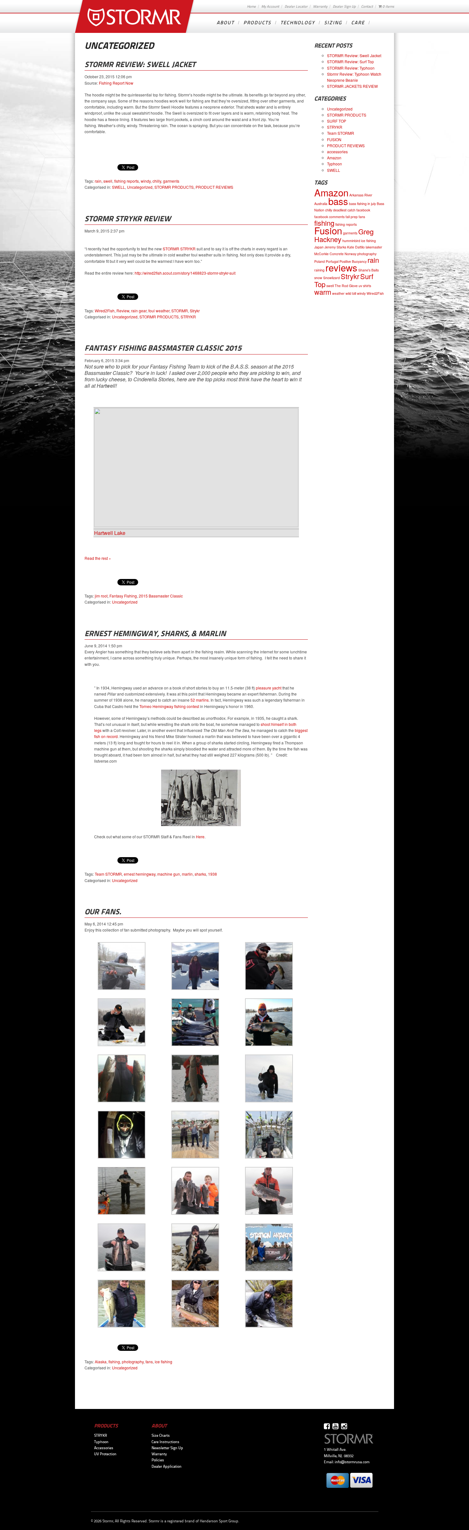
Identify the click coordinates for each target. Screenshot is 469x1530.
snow (318, 277)
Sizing (333, 23)
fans (149, 1361)
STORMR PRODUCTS (174, 187)
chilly (157, 181)
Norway (350, 253)
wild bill (351, 293)
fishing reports (126, 181)
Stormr (135, 16)
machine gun (168, 874)
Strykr (195, 310)
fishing (114, 1361)
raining (319, 270)
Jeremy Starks (335, 247)
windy (146, 181)
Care (358, 23)
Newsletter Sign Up (167, 1448)
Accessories (103, 1448)
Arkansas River (360, 195)
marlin (187, 874)
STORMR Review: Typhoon (351, 68)
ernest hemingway (139, 874)
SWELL (118, 187)
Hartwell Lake (109, 533)
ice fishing (163, 1361)
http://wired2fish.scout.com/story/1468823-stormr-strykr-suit (185, 273)
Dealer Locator (296, 6)
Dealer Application (167, 1466)
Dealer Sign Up (344, 6)
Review (122, 310)
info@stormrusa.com (352, 1462)
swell (107, 181)
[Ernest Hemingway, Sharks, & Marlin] (201, 824)
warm (322, 292)
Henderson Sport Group (219, 1521)
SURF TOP (336, 121)
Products (257, 23)
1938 (212, 874)
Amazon (334, 157)
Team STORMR (108, 874)
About (225, 23)
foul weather (158, 310)
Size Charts (161, 1435)
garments (171, 181)
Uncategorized (140, 187)
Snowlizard (331, 277)
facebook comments (329, 216)
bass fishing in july (362, 203)
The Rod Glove (346, 285)
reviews (341, 267)
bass (338, 201)
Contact (367, 6)
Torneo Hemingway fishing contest (169, 706)
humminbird (351, 240)
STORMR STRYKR (179, 248)
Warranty (320, 6)
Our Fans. (103, 911)
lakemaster (374, 247)
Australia (320, 203)
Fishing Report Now (116, 83)
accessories (337, 151)
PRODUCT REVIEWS (214, 187)
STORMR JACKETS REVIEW (352, 86)
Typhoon (334, 163)
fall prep (352, 216)
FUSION (334, 139)
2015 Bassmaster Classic (161, 595)
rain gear (138, 310)
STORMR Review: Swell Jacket (140, 64)
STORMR (179, 310)
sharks (200, 874)
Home (251, 6)
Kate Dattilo (356, 247)
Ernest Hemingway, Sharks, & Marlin (155, 633)
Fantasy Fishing (123, 595)
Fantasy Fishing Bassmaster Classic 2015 (163, 348)
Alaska (101, 1361)
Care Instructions (165, 1442)
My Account (270, 6)
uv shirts (365, 285)
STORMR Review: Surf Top (350, 61)
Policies (158, 1460)
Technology (297, 23)
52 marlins (199, 700)
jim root (101, 595)
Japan (319, 247)
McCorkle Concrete (329, 253)
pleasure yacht (268, 687)
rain (98, 181)
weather (338, 293)
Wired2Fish (105, 310)
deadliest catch (344, 210)
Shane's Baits (368, 270)
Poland (319, 261)
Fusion (328, 230)
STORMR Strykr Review (128, 218)
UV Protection (105, 1454)
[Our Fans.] (121, 988)
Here (200, 836)
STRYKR (188, 316)
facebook (363, 210)
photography (133, 1361)
